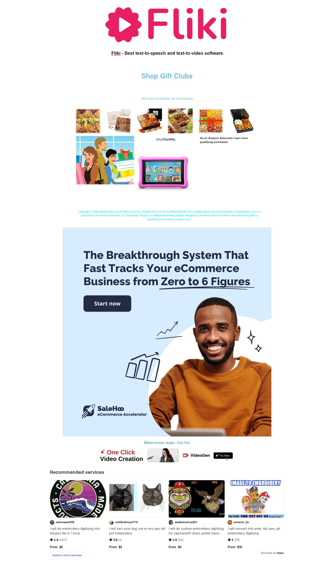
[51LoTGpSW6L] (105, 160)
